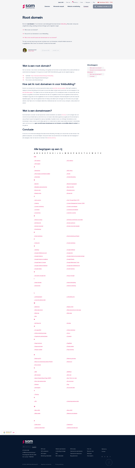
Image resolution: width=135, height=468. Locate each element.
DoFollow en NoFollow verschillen (75, 219)
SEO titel (69, 375)
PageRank (69, 343)
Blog (94, 2)
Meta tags (69, 313)
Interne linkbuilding (71, 282)
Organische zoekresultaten (41, 336)
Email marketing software (73, 236)
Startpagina (37, 387)
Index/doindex (38, 282)
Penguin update (38, 349)
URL (36, 401)
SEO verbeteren (44, 451)
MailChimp (37, 306)
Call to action (38, 200)
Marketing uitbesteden (46, 455)
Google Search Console (40, 262)
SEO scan (43, 448)
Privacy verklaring (59, 464)
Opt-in (68, 333)
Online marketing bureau (40, 333)
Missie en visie (90, 451)
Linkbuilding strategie (60, 451)
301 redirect (37, 160)
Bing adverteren (74, 455)
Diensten (47, 6)
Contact (86, 6)
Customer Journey (71, 212)
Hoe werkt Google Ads (40, 275)
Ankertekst (37, 177)
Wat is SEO (69, 410)
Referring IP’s (38, 358)
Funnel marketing (71, 243)
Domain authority (71, 223)
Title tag (37, 394)
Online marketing (71, 330)
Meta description (39, 310)
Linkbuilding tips (71, 296)
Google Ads (70, 253)
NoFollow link (38, 323)
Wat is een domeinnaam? (96, 74)
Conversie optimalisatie (72, 209)
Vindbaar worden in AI (104, 6)
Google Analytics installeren (41, 259)
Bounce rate (37, 190)
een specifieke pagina (27, 92)
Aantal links (37, 170)
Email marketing (38, 236)
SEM (36, 371)
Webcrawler (37, 413)
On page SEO (38, 330)
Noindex (69, 323)
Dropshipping (38, 229)
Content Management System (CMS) (76, 203)
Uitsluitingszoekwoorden (73, 401)
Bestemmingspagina (72, 183)
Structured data (71, 387)
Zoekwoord (70, 424)
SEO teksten (38, 375)
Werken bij (75, 2)
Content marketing (39, 206)
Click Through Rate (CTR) (73, 200)
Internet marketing (71, 285)
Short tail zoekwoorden (40, 381)
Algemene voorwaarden (46, 464)
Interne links (37, 285)
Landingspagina (38, 296)
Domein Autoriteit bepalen (73, 226)
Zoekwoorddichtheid (40, 427)
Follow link (37, 243)
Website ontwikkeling (74, 6)
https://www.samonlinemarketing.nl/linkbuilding (42, 75)
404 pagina (37, 163)
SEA (57, 453)
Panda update (70, 346)
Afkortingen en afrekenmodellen (42, 173)
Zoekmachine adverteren (76, 453)
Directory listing (38, 219)
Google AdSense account (41, 253)
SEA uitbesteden (59, 455)
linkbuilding (64, 24)
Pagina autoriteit (39, 346)
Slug (68, 384)
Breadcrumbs (38, 193)
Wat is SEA (37, 410)
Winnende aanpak (58, 6)
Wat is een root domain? (95, 68)
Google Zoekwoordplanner (41, 265)
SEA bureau (73, 448)
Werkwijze (89, 453)
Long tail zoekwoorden (40, 300)
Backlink (37, 183)
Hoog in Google (70, 275)
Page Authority (38, 343)
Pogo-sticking (70, 349)
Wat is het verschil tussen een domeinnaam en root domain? (41, 37)
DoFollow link (38, 223)
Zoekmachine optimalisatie (76, 451)
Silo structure (70, 381)
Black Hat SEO (70, 187)
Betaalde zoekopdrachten (41, 187)
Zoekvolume (38, 424)
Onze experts (90, 455)
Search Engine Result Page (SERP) (43, 378)
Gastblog (37, 249)
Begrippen (88, 2)
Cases (81, 2)
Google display (38, 268)
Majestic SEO (70, 306)
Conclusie (92, 76)
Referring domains (71, 358)
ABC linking (69, 170)
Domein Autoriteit (39, 226)
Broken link (69, 193)
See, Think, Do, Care (72, 378)
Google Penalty (70, 259)
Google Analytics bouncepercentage (75, 256)
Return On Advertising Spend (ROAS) (44, 361)
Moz (36, 316)
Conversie (37, 209)
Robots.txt (69, 361)
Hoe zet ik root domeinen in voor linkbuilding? (96, 71)
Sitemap (37, 384)
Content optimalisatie (72, 206)
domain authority (52, 138)
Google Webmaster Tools (73, 262)
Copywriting (37, 212)
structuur (64, 115)
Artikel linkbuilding (71, 177)
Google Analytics (39, 256)
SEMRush (69, 371)
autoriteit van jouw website (59, 88)
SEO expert (43, 453)
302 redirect (70, 160)
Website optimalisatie (72, 413)
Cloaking (37, 203)
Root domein (38, 365)
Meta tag (37, 313)
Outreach (69, 336)
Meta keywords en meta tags (74, 310)
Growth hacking (71, 268)
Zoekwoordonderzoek (72, 427)
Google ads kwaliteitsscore (73, 265)
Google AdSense (71, 249)
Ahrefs (68, 173)
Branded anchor (71, 190)
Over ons (68, 2)
